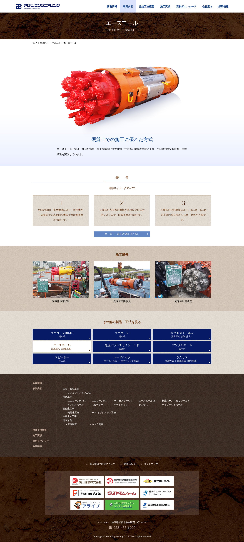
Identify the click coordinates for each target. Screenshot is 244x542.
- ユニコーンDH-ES (76, 400)
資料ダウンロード (186, 6)
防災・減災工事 (71, 389)
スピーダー (62, 359)
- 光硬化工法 (72, 412)
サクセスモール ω (182, 335)
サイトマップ (149, 464)
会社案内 (207, 6)
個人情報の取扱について (100, 464)
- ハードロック (120, 404)
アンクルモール (182, 347)
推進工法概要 (146, 6)
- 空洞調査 (71, 424)
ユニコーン (122, 335)
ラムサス (182, 359)
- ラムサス (142, 404)
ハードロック (122, 359)
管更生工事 (68, 408)
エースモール (62, 347)
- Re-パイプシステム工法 (103, 412)
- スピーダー (96, 404)
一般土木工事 (70, 416)
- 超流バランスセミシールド (175, 400)
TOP (35, 43)
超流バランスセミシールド (122, 347)
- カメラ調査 (96, 424)
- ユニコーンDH (98, 400)
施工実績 (165, 6)
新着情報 (112, 6)
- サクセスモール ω (122, 400)
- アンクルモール (75, 404)
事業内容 (128, 6)
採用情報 (223, 6)
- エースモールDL (146, 400)
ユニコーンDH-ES (62, 335)
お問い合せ (127, 464)
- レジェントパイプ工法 (78, 392)
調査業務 (67, 420)
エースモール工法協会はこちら (122, 234)
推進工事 (67, 396)
